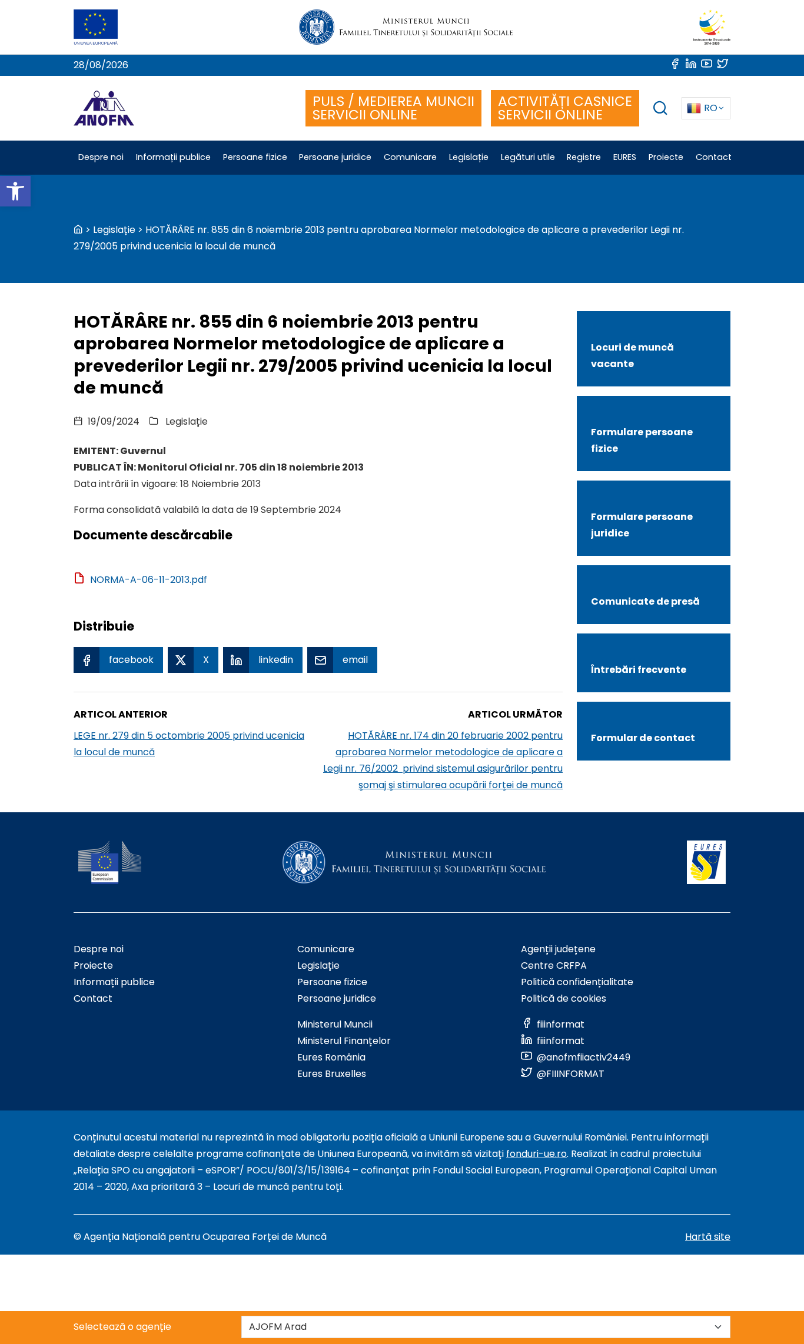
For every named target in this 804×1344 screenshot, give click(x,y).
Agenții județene (558, 949)
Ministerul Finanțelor (344, 1041)
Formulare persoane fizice (642, 440)
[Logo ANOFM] (104, 108)
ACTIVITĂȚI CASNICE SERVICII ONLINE (565, 108)
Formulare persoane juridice (642, 525)
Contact (93, 998)
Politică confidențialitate (577, 982)
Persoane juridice (336, 998)
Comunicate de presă (645, 601)
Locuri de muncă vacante (632, 356)
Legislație (114, 229)
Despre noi (99, 949)
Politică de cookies (563, 998)
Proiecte (93, 965)
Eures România (331, 1057)
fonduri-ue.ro (536, 1153)
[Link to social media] (676, 65)
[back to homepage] (78, 229)
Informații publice (114, 982)
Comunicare (325, 949)
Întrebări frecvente (638, 669)
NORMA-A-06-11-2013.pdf (148, 579)
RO (710, 108)
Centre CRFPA (554, 965)
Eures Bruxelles (331, 1073)
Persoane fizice (332, 982)
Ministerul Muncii (335, 1024)
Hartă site (707, 1236)
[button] (15, 191)
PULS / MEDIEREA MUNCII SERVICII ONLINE (393, 108)
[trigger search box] (660, 110)
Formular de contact (643, 738)
